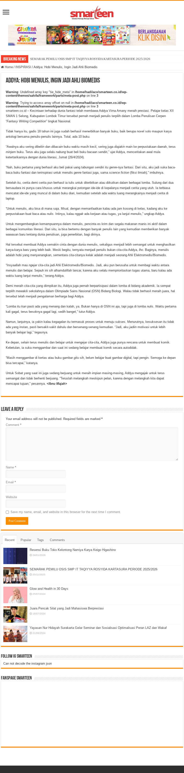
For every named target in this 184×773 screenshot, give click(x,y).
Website (11, 497)
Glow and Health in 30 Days (49, 588)
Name (11, 467)
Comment (13, 425)
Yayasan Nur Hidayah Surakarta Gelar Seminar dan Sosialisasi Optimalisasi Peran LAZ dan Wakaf (98, 628)
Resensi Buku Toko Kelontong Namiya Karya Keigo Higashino (73, 550)
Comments (57, 540)
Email (11, 482)
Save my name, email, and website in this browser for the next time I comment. (66, 512)
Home (8, 67)
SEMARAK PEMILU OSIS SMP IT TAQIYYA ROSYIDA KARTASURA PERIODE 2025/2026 (90, 59)
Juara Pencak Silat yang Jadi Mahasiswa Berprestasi (67, 608)
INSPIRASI (23, 67)
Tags (40, 540)
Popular (26, 540)
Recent (10, 540)
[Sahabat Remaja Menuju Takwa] (92, 12)
